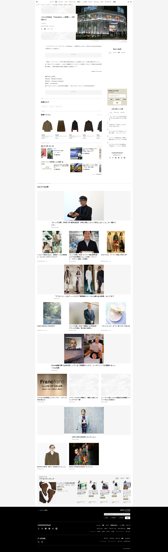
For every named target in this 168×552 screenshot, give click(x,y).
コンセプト (127, 538)
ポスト (102, 1)
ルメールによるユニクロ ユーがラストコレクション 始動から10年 (93, 492)
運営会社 (108, 531)
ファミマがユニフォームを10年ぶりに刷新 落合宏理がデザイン (81, 492)
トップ (37, 4)
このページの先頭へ (44, 510)
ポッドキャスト (108, 1)
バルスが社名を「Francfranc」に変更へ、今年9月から (62, 4)
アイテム (112, 538)
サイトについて (93, 531)
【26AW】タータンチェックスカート (61, 137)
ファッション (116, 112)
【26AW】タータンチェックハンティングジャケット (47, 137)
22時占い (79, 1)
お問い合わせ (127, 531)
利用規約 (112, 531)
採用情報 (98, 531)
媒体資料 (103, 531)
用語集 (114, 1)
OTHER (124, 99)
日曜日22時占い (114, 525)
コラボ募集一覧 (59, 161)
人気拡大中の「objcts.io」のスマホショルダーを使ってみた (117, 125)
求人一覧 (51, 146)
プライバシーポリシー (120, 531)
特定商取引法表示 (127, 541)
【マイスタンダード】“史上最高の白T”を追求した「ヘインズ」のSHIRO (117, 145)
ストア (66, 1)
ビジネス (48, 4)
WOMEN (117, 99)
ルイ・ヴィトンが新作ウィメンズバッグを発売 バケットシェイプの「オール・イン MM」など (128, 493)
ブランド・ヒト (72, 1)
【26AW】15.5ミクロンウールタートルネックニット (75, 137)
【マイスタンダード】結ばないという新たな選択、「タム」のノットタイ (118, 132)
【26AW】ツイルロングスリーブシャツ (88, 137)
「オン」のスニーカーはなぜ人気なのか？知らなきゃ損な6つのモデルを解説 (118, 118)
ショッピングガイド (103, 541)
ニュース (52, 1)
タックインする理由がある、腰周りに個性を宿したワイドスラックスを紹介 (118, 138)
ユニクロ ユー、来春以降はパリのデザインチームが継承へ (116, 492)
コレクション (96, 1)
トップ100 (84, 1)
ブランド (106, 538)
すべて (110, 52)
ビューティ (61, 1)
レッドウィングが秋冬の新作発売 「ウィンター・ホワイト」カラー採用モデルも (66, 485)
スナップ (90, 1)
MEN (111, 99)
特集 (56, 1)
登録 (117, 102)
